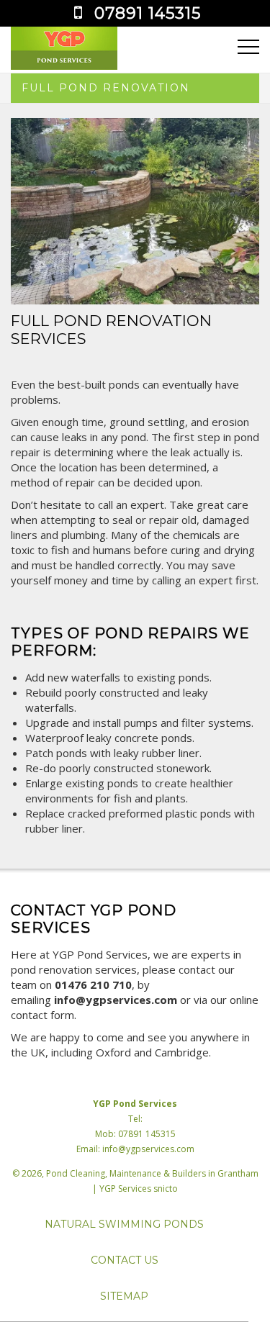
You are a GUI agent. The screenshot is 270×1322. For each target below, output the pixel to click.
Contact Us (124, 1260)
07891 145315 (147, 13)
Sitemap (124, 1296)
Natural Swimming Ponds (124, 1224)
